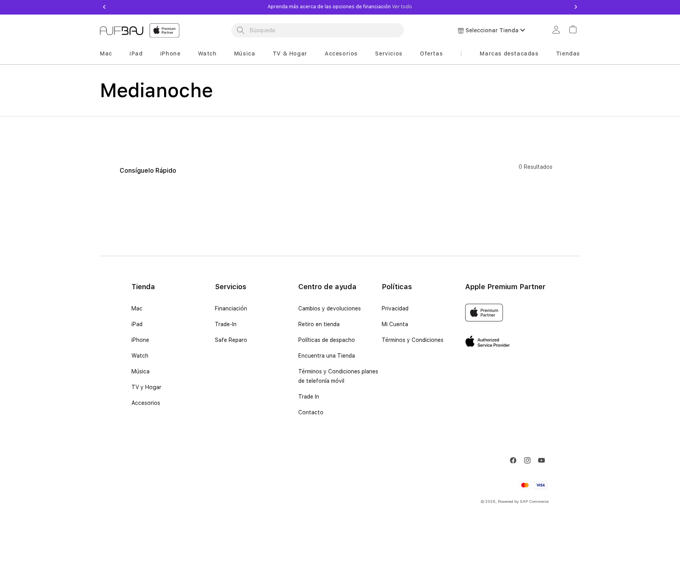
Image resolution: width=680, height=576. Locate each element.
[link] (557, 30)
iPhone (170, 53)
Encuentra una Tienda (326, 356)
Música (244, 53)
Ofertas (431, 53)
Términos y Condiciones (412, 340)
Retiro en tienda (319, 324)
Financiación (231, 308)
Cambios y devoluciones (329, 308)
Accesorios (341, 53)
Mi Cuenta (395, 324)
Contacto (310, 412)
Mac (106, 53)
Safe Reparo (231, 340)
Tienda (143, 286)
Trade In (308, 396)
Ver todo (401, 6)
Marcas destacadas (509, 53)
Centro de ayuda (327, 286)
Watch (207, 53)
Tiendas (568, 53)
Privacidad (395, 308)
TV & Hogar (290, 53)
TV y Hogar (146, 387)
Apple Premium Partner (505, 286)
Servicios (388, 53)
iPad (135, 53)
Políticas (397, 286)
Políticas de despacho (326, 340)
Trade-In (226, 324)
